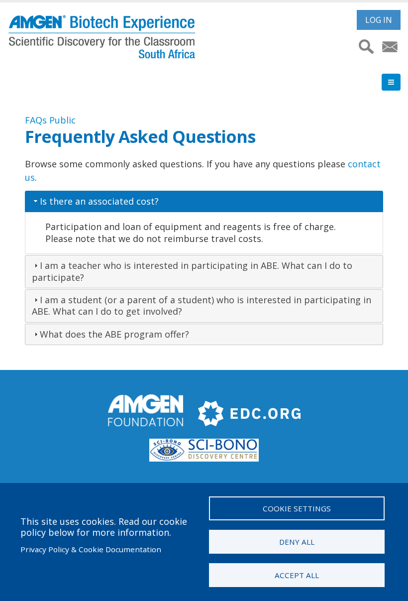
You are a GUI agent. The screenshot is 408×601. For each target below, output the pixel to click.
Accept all (297, 575)
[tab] (204, 201)
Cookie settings (297, 508)
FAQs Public (50, 120)
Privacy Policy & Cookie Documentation (90, 549)
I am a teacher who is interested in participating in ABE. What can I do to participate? (192, 271)
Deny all (296, 542)
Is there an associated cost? (99, 201)
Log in (378, 19)
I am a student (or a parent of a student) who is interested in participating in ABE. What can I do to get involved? (201, 305)
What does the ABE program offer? (114, 334)
